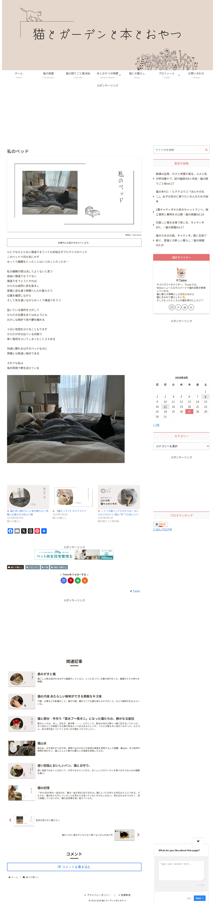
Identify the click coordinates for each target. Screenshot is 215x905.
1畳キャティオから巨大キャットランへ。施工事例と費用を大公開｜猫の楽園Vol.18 (182, 211)
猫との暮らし (17, 567)
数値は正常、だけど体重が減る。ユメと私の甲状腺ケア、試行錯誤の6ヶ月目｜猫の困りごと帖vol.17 (182, 178)
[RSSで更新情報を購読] (85, 580)
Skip (189, 898)
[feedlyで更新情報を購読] (78, 580)
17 (165, 407)
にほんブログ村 (162, 529)
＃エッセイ (34, 567)
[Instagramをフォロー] (64, 580)
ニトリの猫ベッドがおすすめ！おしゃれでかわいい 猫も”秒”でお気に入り (118, 512)
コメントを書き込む (76, 867)
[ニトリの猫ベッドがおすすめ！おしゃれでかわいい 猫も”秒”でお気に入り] (119, 497)
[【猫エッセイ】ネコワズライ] (74, 497)
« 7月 (156, 425)
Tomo (183, 280)
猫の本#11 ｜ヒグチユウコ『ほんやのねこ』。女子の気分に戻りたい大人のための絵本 (182, 196)
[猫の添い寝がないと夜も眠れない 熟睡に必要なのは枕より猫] (28, 497)
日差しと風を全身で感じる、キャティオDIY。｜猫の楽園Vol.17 (180, 224)
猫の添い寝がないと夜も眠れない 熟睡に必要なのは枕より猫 (27, 512)
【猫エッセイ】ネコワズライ (71, 511)
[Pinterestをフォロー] (71, 580)
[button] (206, 149)
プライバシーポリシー (99, 895)
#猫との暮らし (60, 567)
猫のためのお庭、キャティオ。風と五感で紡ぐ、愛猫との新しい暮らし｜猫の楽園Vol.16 (181, 240)
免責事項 (125, 895)
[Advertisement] (107, 111)
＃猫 (46, 567)
